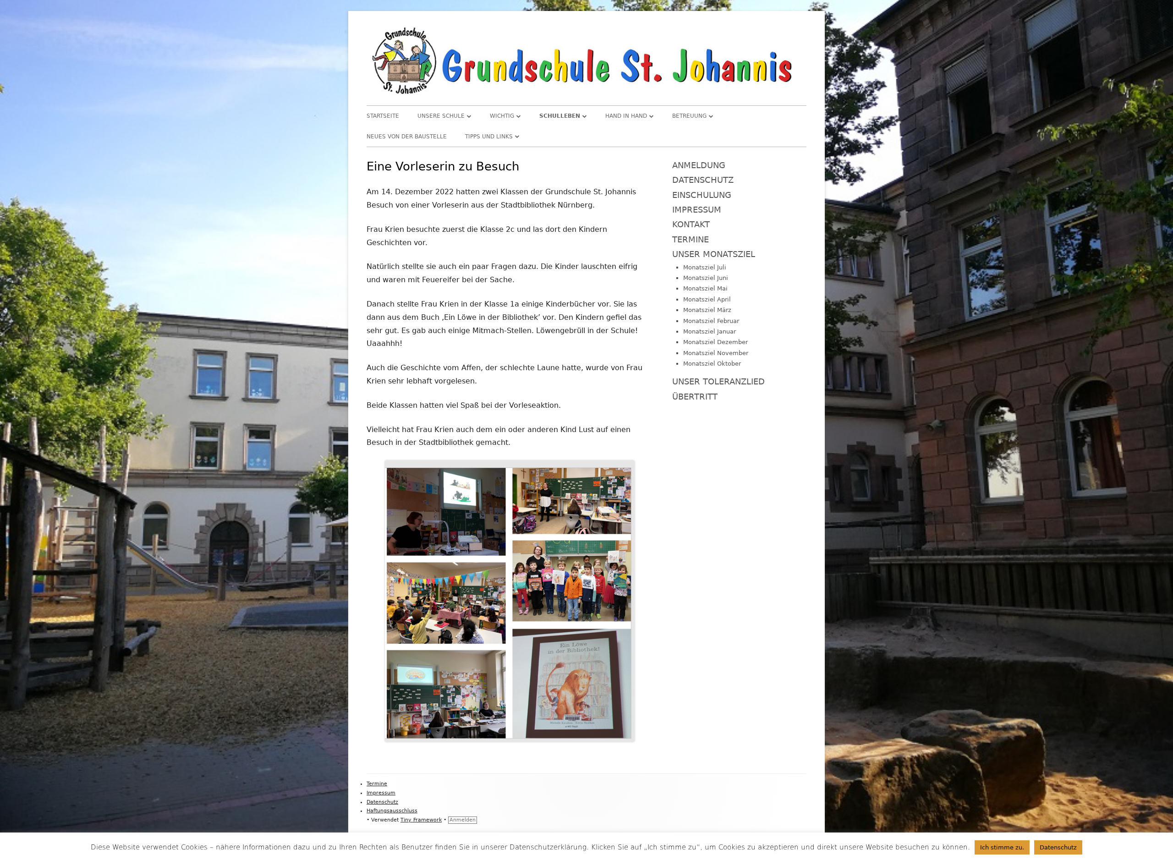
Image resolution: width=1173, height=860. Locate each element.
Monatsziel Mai (705, 288)
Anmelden (462, 820)
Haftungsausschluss (392, 811)
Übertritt (695, 396)
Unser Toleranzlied (718, 381)
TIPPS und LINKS (489, 136)
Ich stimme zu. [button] (1002, 847)
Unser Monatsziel (713, 254)
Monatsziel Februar (711, 321)
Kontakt (691, 224)
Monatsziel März (707, 310)
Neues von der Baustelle (407, 136)
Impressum (696, 209)
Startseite (383, 116)
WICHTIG (502, 116)
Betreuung (689, 116)
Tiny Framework (421, 820)
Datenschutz (703, 180)
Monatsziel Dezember (715, 342)
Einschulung (701, 195)
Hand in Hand (626, 116)
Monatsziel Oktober (712, 363)
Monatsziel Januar (709, 331)
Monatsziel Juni (705, 277)
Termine (690, 239)
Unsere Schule (441, 116)
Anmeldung (698, 165)
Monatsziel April (707, 299)
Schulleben (559, 116)
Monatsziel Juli (704, 267)
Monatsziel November (715, 353)
